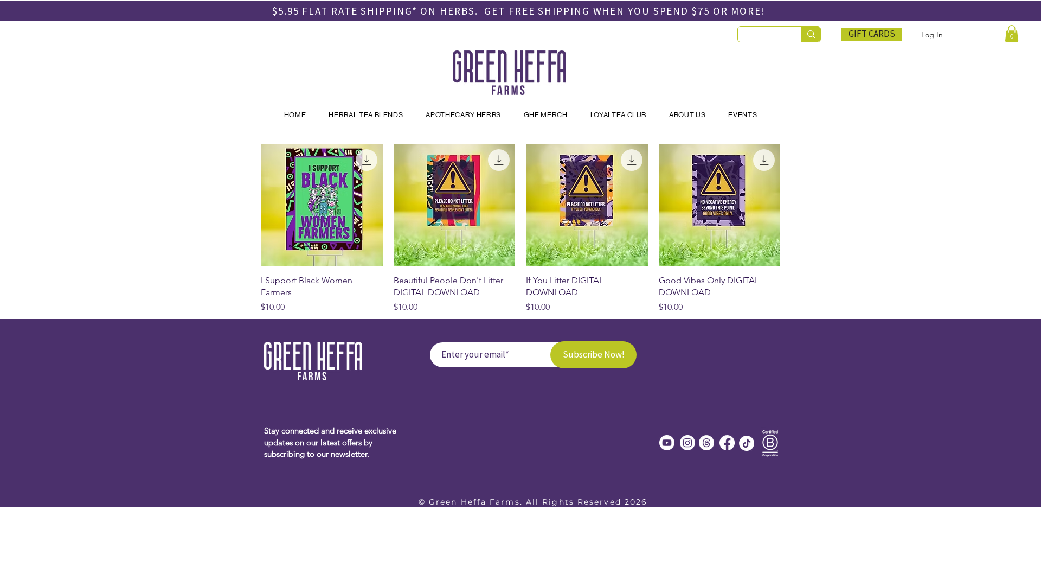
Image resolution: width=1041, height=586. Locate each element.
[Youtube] (666, 442)
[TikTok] (746, 443)
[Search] (810, 34)
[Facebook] (727, 442)
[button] (1012, 33)
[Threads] (706, 442)
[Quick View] (322, 205)
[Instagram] (687, 442)
